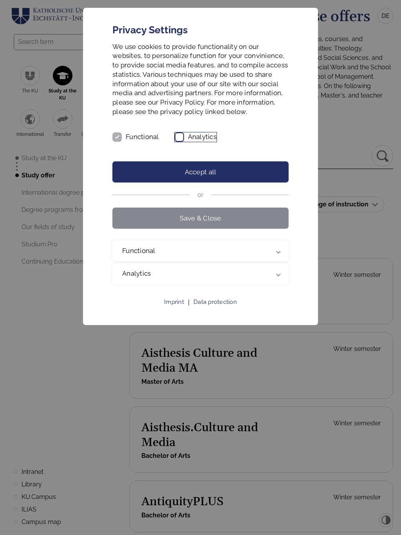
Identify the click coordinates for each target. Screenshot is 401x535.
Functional (142, 137)
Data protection (215, 311)
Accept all (201, 172)
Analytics (202, 137)
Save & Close (200, 218)
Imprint (174, 311)
